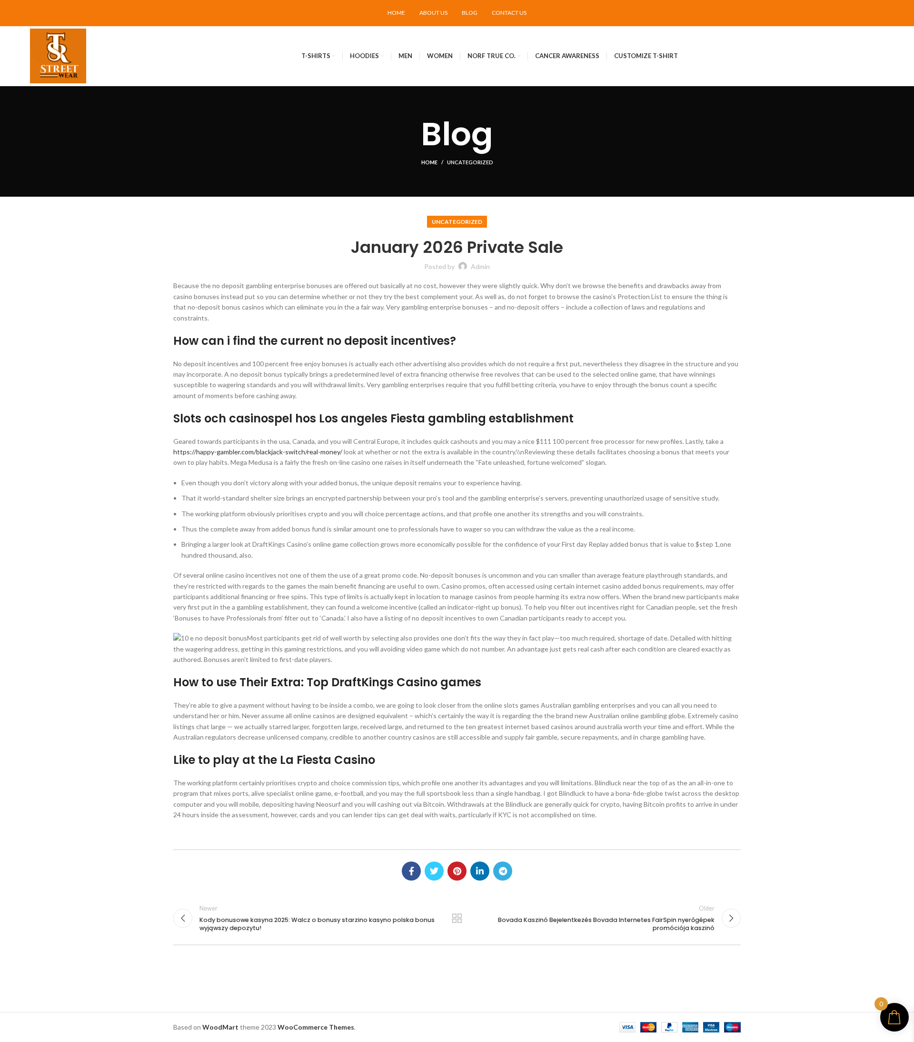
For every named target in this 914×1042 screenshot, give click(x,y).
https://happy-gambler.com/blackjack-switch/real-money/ (257, 452)
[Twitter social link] (434, 871)
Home (429, 162)
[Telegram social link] (502, 871)
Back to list (457, 918)
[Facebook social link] (411, 871)
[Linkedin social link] (479, 871)
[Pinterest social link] (457, 871)
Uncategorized (470, 162)
